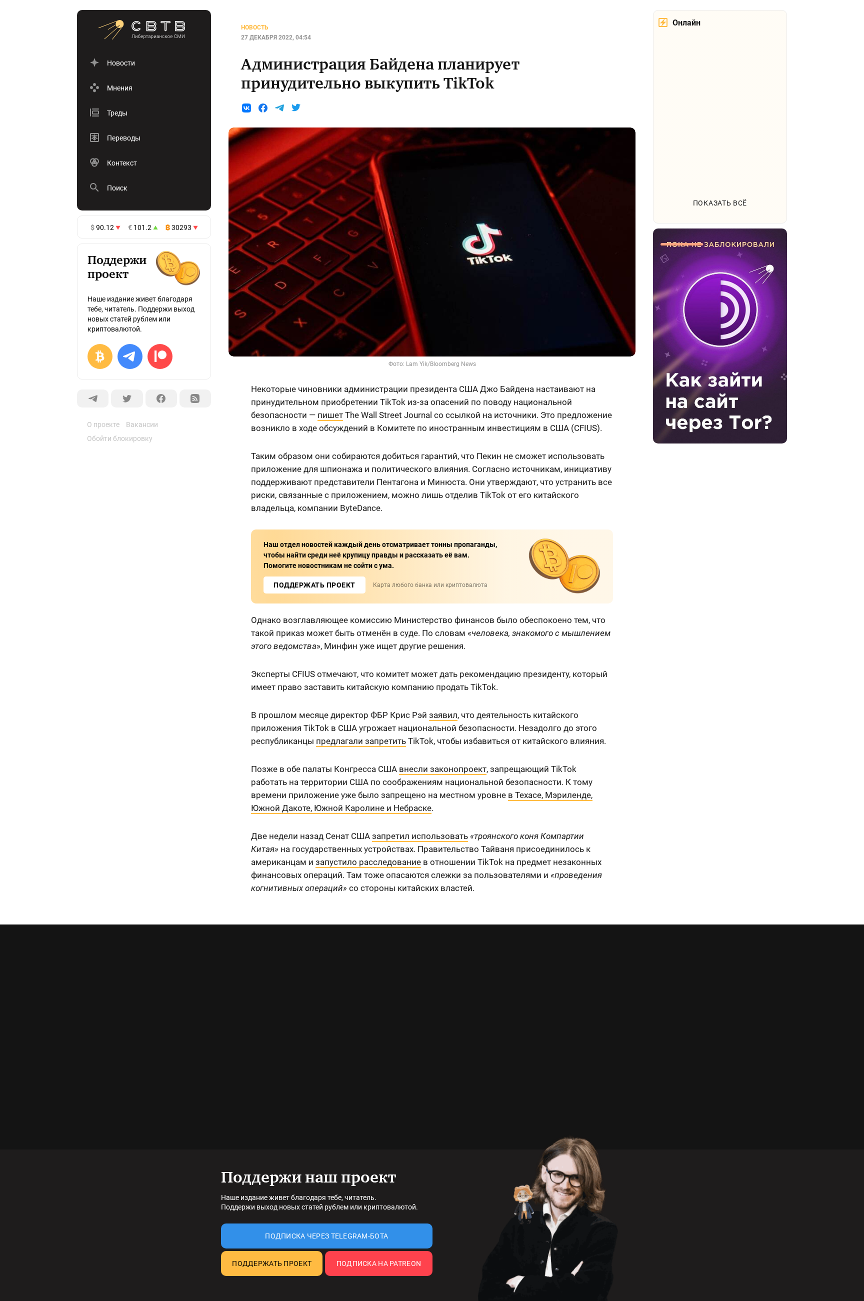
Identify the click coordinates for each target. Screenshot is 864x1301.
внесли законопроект (442, 769)
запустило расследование (368, 862)
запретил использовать (420, 836)
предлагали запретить (361, 741)
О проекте (103, 424)
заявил (443, 715)
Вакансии (142, 424)
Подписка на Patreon (378, 1264)
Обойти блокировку (119, 438)
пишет (330, 415)
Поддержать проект (272, 1264)
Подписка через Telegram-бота (326, 1236)
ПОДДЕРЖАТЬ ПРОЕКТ (315, 585)
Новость (254, 27)
